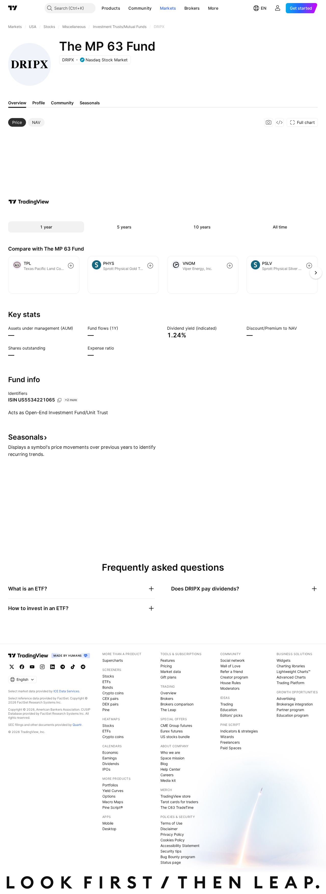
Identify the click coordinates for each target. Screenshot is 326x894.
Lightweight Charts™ (293, 671)
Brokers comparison (177, 704)
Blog (164, 763)
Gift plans (168, 677)
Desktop (109, 829)
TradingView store (175, 796)
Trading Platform (290, 683)
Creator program (234, 677)
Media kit (168, 780)
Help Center (170, 769)
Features (167, 660)
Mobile (107, 823)
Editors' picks (231, 715)
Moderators (229, 688)
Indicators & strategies (239, 731)
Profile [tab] (38, 102)
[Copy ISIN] (59, 400)
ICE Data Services (66, 691)
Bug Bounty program (177, 857)
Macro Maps (112, 802)
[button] (124, 8)
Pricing (166, 666)
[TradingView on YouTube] (32, 666)
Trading (226, 704)
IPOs (106, 769)
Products (111, 8)
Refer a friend (231, 671)
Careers (166, 775)
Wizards (227, 736)
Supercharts (112, 660)
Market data (170, 671)
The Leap (168, 710)
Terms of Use (171, 823)
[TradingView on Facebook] (21, 666)
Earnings (109, 758)
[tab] (17, 122)
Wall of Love (230, 666)
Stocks (108, 676)
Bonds (107, 687)
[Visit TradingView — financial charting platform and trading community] (28, 201)
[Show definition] (76, 328)
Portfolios (110, 785)
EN (263, 8)
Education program (292, 715)
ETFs (106, 682)
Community (140, 8)
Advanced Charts (291, 677)
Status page (170, 862)
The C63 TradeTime (177, 807)
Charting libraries (291, 666)
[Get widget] (279, 122)
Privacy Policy (172, 834)
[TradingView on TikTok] (72, 666)
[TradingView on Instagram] (42, 666)
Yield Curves (112, 790)
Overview (168, 693)
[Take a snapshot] (268, 122)
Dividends (110, 763)
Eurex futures (171, 731)
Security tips (170, 851)
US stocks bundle (175, 736)
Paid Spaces (230, 748)
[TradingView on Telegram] (62, 666)
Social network (232, 660)
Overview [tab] (17, 102)
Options (108, 796)
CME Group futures (176, 725)
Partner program (290, 710)
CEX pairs (110, 698)
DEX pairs (110, 704)
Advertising (286, 698)
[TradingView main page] (12, 8)
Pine (106, 710)
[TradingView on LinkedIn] (52, 666)
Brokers (192, 8)
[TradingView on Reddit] (83, 666)
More (213, 8)
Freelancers (230, 742)
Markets (168, 8)
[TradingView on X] (11, 666)
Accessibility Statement (179, 845)
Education (228, 710)
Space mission (172, 758)
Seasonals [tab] (90, 102)
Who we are (170, 752)
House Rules (230, 683)
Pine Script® (112, 807)
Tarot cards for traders (179, 802)
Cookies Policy (172, 840)
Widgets (283, 660)
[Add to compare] (70, 265)
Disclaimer (169, 829)
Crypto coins (113, 693)
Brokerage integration (295, 704)
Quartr (77, 725)
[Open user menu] (278, 8)
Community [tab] (62, 102)
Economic (110, 752)
